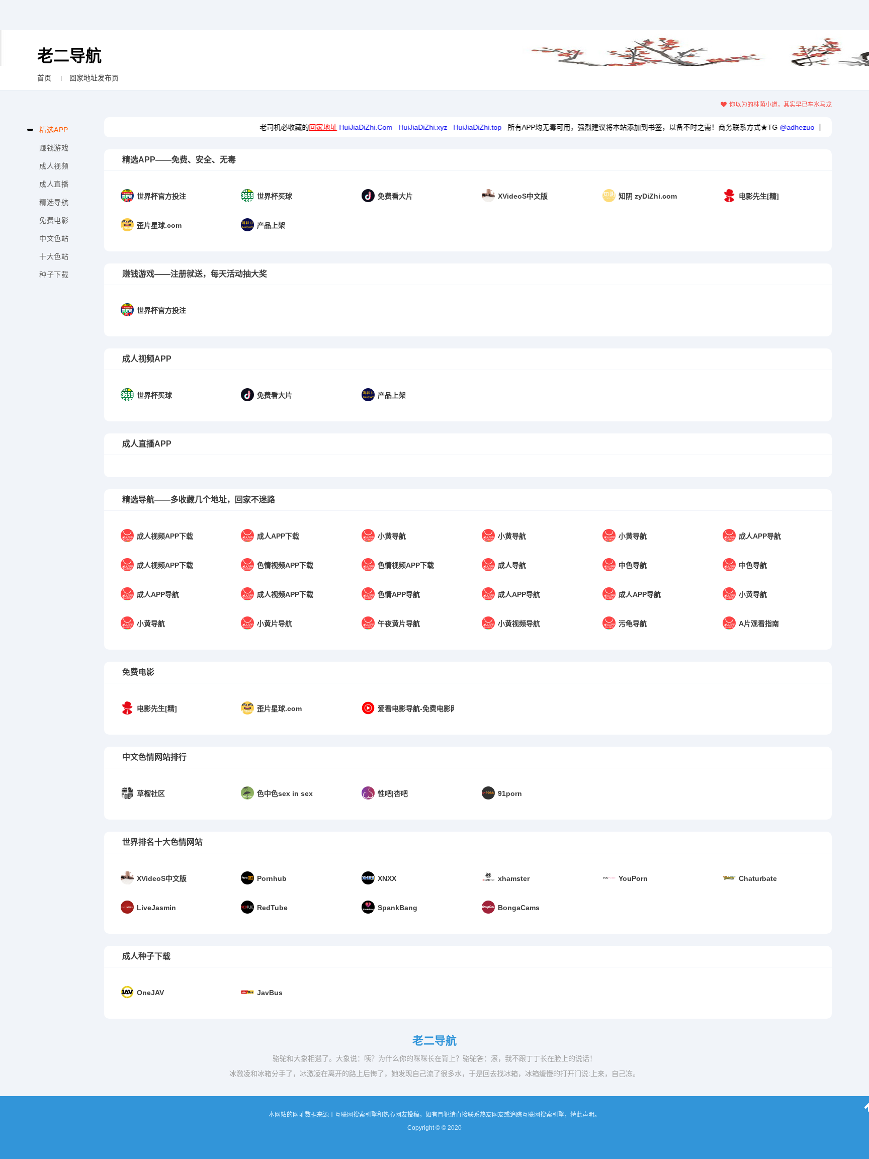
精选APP (53, 130)
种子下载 (53, 275)
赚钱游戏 (53, 148)
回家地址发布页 (94, 78)
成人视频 (53, 166)
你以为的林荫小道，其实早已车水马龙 (780, 104)
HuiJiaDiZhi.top (454, 127)
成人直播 (53, 184)
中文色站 (53, 238)
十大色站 (53, 256)
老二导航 (69, 56)
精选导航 (53, 202)
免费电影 (53, 220)
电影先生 (816, 127)
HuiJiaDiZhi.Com (342, 127)
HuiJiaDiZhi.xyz (399, 127)
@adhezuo (773, 127)
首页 (44, 78)
